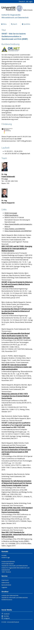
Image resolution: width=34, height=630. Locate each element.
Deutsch (22, 1)
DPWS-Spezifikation (11, 215)
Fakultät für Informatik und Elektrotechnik (15, 597)
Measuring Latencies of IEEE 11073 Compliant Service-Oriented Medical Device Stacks (15, 396)
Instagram (7, 618)
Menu (5, 24)
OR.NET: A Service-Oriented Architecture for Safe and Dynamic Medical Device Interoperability (17, 284)
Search (15, 24)
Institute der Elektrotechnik (10, 595)
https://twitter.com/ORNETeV (15, 229)
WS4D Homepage (11, 213)
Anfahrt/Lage (6, 557)
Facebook (7, 614)
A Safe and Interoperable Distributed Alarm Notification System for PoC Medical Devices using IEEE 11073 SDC (16, 335)
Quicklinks (27, 24)
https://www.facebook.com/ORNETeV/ (18, 231)
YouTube (6, 616)
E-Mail (6, 179)
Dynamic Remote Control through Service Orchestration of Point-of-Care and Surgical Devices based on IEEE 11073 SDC (16, 450)
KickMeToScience (7, 599)
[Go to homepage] (17, 8)
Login (30, 1)
